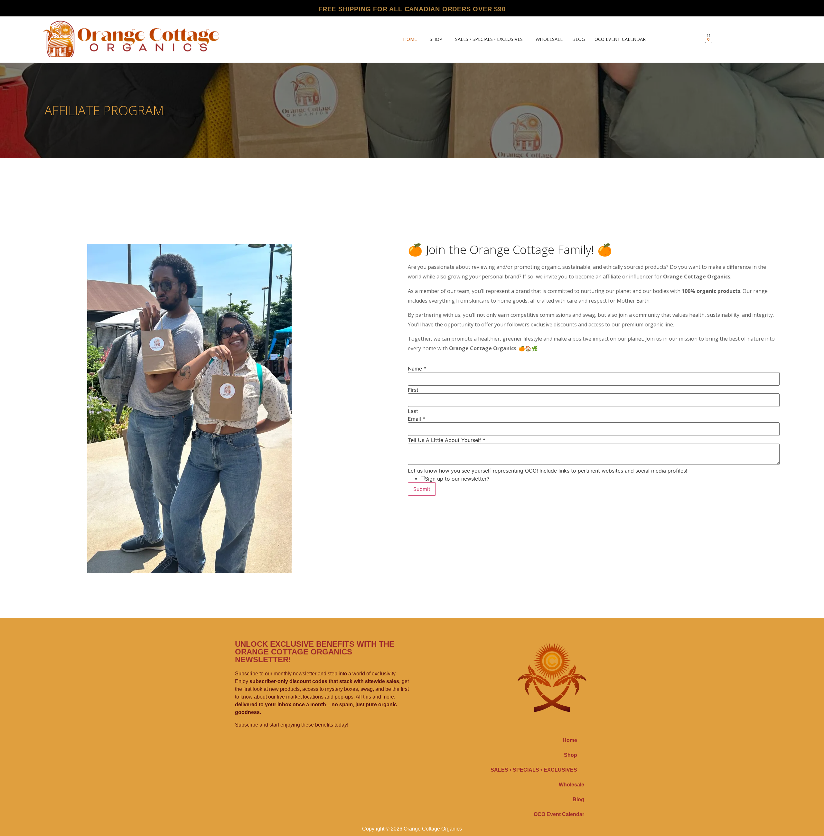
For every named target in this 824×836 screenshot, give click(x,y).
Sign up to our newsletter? (457, 478)
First (413, 389)
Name (417, 368)
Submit (421, 489)
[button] (411, 39)
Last (413, 411)
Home (410, 39)
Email (416, 418)
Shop (436, 39)
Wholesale (549, 39)
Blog (578, 39)
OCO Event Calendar (620, 39)
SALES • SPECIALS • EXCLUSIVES (489, 39)
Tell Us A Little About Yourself (446, 440)
